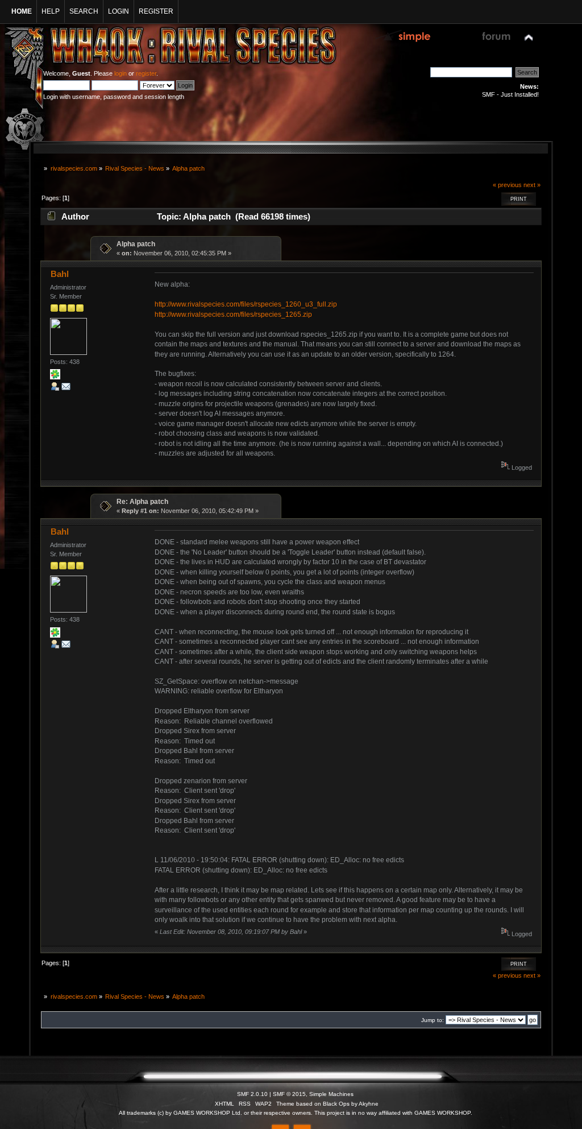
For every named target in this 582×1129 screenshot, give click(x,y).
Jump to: (432, 1020)
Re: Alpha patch (142, 502)
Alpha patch (136, 244)
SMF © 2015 (289, 1094)
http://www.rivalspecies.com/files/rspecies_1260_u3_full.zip (246, 304)
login (120, 73)
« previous (507, 184)
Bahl (60, 274)
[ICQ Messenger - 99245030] (55, 377)
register (146, 73)
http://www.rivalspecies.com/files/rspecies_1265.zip (233, 315)
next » (532, 184)
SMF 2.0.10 (252, 1094)
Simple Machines (331, 1094)
